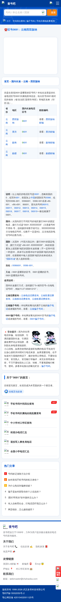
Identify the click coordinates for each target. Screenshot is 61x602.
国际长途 (11, 258)
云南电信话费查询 (30, 295)
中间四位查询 (19, 20)
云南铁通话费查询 (41, 298)
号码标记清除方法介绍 (19, 473)
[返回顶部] (58, 586)
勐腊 (14, 153)
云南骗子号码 (36, 308)
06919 (34, 211)
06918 (26, 211)
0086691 (16, 265)
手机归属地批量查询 (45, 20)
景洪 (14, 131)
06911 (9, 207)
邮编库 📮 (27, 563)
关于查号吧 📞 (10, 546)
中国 (32, 197)
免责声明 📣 (9, 551)
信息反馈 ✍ (26, 546)
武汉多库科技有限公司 (34, 589)
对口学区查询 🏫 (24, 568)
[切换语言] (52, 3)
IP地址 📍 (8, 568)
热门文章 (9, 466)
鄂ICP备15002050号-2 (13, 593)
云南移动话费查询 (21, 298)
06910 (45, 204)
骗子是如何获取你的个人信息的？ (24, 491)
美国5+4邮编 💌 (11, 563)
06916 (9, 211)
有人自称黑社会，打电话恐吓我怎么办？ (28, 503)
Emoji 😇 (39, 563)
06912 (17, 207)
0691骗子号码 (37, 318)
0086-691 (28, 265)
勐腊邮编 (50, 153)
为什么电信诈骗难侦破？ (20, 485)
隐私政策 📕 (42, 546)
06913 (26, 207)
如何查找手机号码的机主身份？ (23, 479)
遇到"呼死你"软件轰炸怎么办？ (23, 497)
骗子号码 (31, 20)
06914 (34, 207)
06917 (17, 211)
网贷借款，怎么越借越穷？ (21, 509)
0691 (36, 194)
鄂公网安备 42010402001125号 (18, 597)
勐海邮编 (50, 142)
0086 (48, 197)
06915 (43, 207)
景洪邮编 (50, 131)
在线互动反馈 (15, 391)
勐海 (14, 142)
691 (24, 120)
